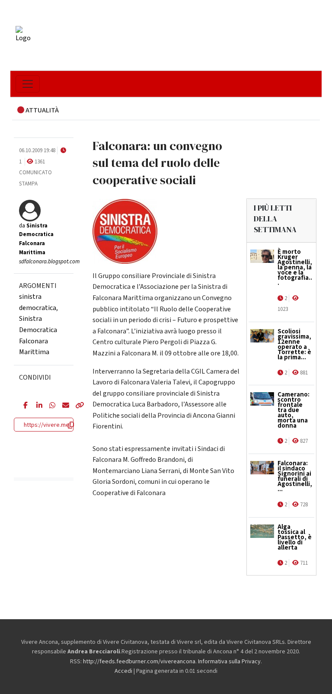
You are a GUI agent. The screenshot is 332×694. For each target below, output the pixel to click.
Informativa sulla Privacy (229, 661)
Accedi (123, 671)
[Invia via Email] (62, 406)
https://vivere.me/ (47, 425)
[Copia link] (75, 406)
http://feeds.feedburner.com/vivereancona (139, 661)
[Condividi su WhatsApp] (49, 406)
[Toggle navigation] (28, 84)
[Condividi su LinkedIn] (36, 406)
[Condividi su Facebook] (23, 406)
